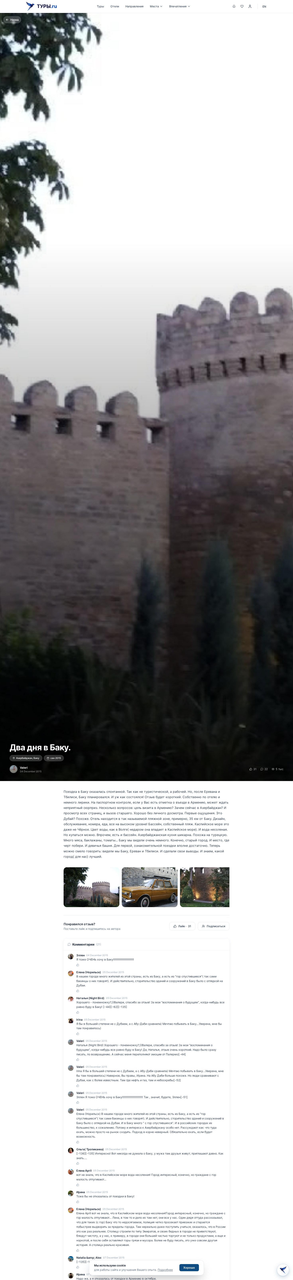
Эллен (80, 955)
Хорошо (189, 1267)
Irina (79, 1019)
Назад (14, 19)
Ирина (80, 1192)
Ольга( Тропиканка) (90, 1149)
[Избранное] (242, 6)
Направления (134, 6)
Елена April (84, 1170)
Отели (114, 6)
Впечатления (178, 6)
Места (154, 6)
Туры (100, 6)
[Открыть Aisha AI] (283, 1270)
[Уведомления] (234, 6)
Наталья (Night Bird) (90, 998)
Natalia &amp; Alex (88, 1257)
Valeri (24, 767)
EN (264, 6)
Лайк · (184, 926)
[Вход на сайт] (250, 6)
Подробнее (165, 1269)
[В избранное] (276, 20)
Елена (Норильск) (88, 972)
